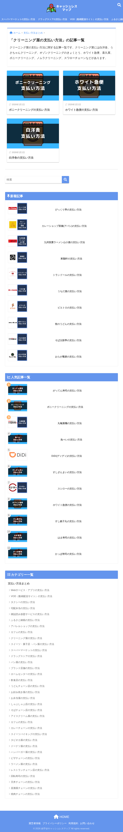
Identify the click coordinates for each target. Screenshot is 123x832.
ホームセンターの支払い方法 (26, 674)
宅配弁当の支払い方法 (23, 608)
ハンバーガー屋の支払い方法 (26, 752)
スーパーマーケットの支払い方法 (18, 19)
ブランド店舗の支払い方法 (25, 668)
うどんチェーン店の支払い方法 (28, 686)
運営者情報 (35, 823)
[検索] (65, 179)
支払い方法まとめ (19, 583)
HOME (64, 817)
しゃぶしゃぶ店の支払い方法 (26, 704)
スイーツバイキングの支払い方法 (29, 734)
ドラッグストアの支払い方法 (52, 19)
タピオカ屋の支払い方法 (24, 740)
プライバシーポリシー (55, 823)
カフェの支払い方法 (22, 632)
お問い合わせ (87, 823)
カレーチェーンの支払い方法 (26, 728)
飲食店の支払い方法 (22, 680)
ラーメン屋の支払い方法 (24, 764)
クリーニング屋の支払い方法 (26, 638)
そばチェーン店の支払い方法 (26, 710)
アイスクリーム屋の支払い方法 (28, 716)
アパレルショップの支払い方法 (28, 626)
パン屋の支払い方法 (22, 662)
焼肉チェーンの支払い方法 (25, 794)
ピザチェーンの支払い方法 (25, 758)
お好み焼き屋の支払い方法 (25, 692)
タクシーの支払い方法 (23, 602)
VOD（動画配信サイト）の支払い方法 (89, 19)
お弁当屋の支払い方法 (23, 698)
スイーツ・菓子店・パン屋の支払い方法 (32, 644)
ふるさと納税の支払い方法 (25, 620)
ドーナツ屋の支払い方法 (24, 746)
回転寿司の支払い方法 (23, 776)
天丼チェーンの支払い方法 (25, 782)
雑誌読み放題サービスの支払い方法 (30, 614)
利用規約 (73, 823)
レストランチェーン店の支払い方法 (30, 770)
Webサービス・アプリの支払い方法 (30, 590)
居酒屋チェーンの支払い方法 (26, 788)
